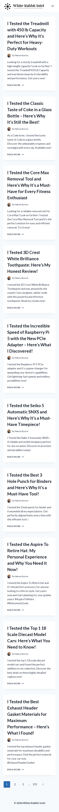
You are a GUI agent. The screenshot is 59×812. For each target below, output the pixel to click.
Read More (15, 85)
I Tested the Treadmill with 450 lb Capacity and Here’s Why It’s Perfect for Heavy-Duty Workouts (28, 36)
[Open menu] (52, 6)
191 (35, 784)
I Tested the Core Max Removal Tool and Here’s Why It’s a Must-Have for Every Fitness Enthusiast (29, 185)
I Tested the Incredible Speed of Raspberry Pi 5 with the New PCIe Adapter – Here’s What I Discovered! (29, 338)
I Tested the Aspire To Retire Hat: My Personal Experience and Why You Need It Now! (27, 557)
